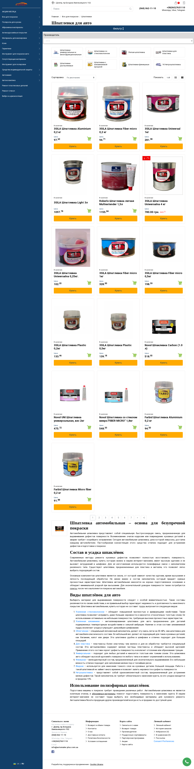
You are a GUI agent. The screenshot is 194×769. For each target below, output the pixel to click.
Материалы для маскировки (14, 38)
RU (23, 764)
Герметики (6, 49)
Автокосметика (8, 80)
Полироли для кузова (11, 22)
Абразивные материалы (12, 27)
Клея (4, 43)
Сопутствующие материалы (14, 59)
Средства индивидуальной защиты (17, 70)
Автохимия (6, 75)
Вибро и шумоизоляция (12, 96)
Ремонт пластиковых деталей (15, 85)
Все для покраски (10, 17)
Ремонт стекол (8, 91)
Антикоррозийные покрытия (14, 33)
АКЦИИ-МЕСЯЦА (9, 12)
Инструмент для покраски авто (15, 54)
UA (18, 764)
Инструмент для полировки (14, 64)
